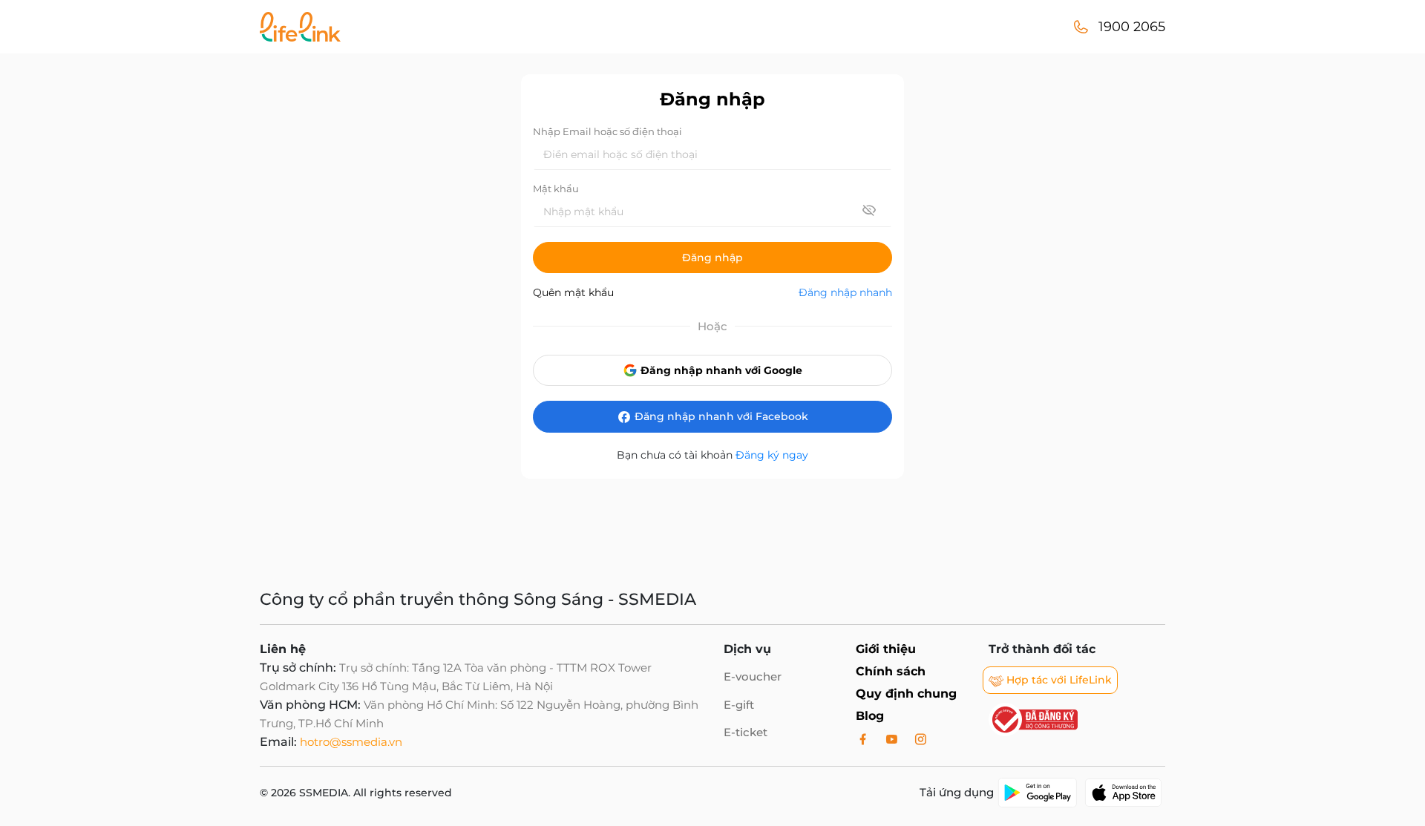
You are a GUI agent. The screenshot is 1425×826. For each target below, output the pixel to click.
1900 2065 (1131, 27)
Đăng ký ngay (772, 455)
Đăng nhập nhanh (845, 292)
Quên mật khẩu (573, 292)
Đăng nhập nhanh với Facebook (720, 416)
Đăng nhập (712, 257)
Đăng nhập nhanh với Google (720, 370)
